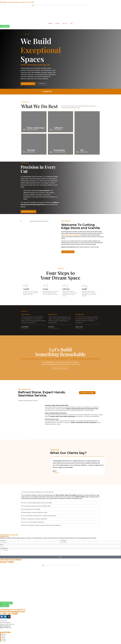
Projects (57, 23)
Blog (71, 23)
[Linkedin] (5, 616)
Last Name (63, 540)
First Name (3, 540)
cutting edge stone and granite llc (12, 610)
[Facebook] (2, 616)
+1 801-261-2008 (9, 613)
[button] (51, 465)
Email (1, 544)
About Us (64, 23)
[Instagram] (9, 616)
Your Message (3, 548)
